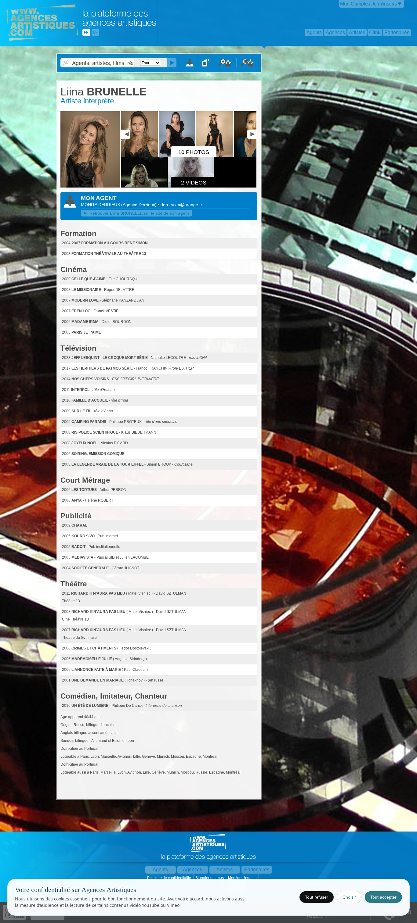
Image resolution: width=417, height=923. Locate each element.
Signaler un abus (210, 878)
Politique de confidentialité (169, 878)
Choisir (349, 897)
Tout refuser (316, 897)
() (139, 204)
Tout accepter (383, 897)
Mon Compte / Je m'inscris (368, 3)
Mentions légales (242, 878)
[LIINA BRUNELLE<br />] (90, 186)
